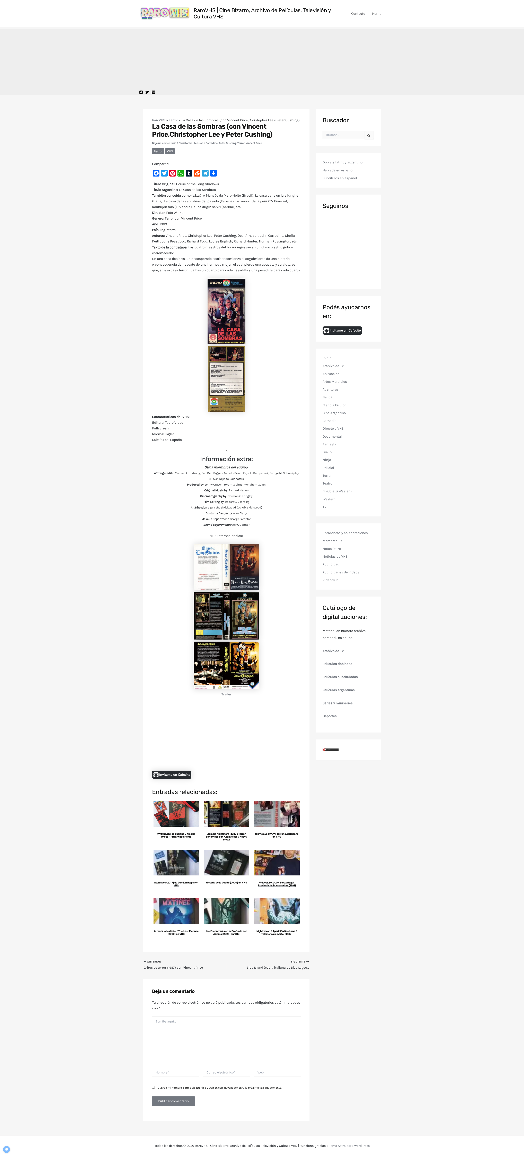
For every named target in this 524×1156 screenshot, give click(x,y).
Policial (328, 468)
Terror (173, 120)
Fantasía (329, 444)
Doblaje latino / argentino (343, 162)
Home (376, 13)
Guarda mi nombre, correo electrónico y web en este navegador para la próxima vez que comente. (220, 1087)
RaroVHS (158, 120)
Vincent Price (254, 143)
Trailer (226, 694)
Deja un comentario (164, 143)
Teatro (327, 483)
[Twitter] (147, 92)
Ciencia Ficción (335, 405)
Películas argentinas (339, 690)
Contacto (358, 13)
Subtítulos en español (340, 178)
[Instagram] (153, 92)
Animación (331, 374)
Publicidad (331, 564)
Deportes (330, 716)
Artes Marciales (335, 381)
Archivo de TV (333, 366)
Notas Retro (332, 549)
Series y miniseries (338, 703)
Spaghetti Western (337, 491)
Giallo (327, 452)
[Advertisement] (262, 58)
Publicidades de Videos (341, 572)
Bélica (327, 397)
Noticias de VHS (335, 556)
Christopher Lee (188, 143)
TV (324, 507)
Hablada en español (338, 170)
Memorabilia (332, 541)
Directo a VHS (333, 428)
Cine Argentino (334, 413)
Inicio (327, 358)
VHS (170, 151)
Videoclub (330, 580)
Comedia (330, 421)
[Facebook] (141, 92)
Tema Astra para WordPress (349, 1146)
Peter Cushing (227, 143)
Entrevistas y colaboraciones (345, 533)
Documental (332, 436)
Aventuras (331, 389)
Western (329, 499)
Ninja (327, 460)
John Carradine (208, 143)
